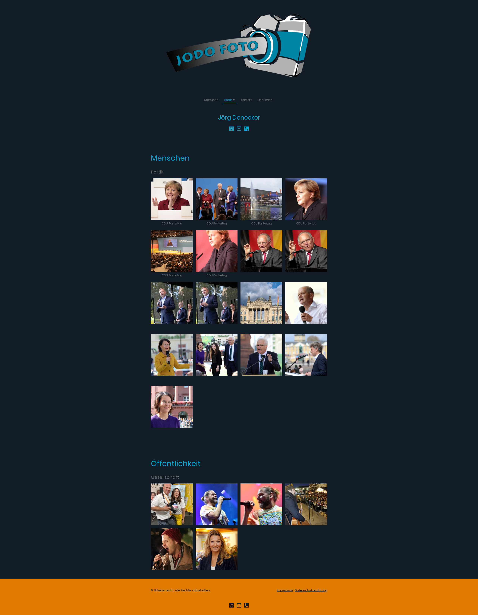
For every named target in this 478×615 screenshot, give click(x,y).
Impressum (285, 590)
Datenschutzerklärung (311, 590)
